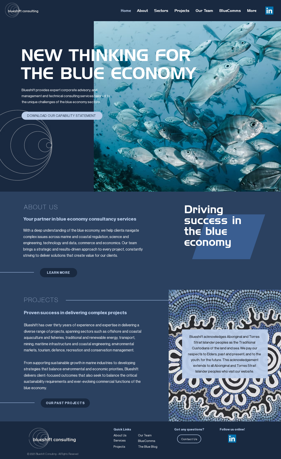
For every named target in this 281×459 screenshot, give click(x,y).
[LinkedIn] (269, 11)
